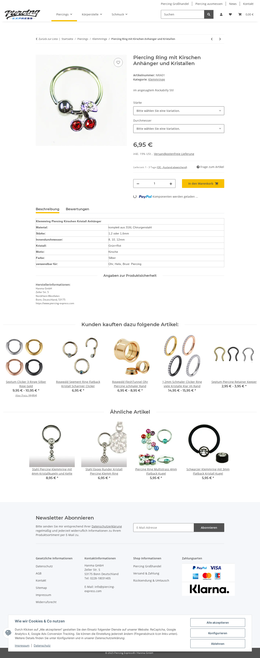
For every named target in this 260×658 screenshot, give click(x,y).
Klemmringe (156, 79)
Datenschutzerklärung (107, 526)
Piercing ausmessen (209, 4)
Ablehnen (217, 643)
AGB (38, 573)
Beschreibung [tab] (47, 209)
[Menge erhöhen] (170, 183)
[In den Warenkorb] (39, 52)
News (233, 4)
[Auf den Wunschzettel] (118, 62)
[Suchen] (208, 14)
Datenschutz (42, 645)
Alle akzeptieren (218, 622)
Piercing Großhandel (175, 4)
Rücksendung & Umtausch (151, 580)
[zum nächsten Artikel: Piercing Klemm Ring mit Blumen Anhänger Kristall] (220, 39)
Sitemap (41, 588)
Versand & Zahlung (146, 573)
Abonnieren (209, 527)
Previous (10, 368)
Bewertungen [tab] (77, 209)
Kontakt (248, 4)
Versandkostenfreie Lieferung (174, 154)
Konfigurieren (217, 633)
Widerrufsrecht (46, 602)
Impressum (22, 645)
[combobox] (178, 110)
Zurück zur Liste (48, 39)
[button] (221, 14)
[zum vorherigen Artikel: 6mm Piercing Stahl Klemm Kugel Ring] (212, 39)
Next (250, 368)
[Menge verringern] (137, 183)
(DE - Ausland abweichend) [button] (172, 167)
